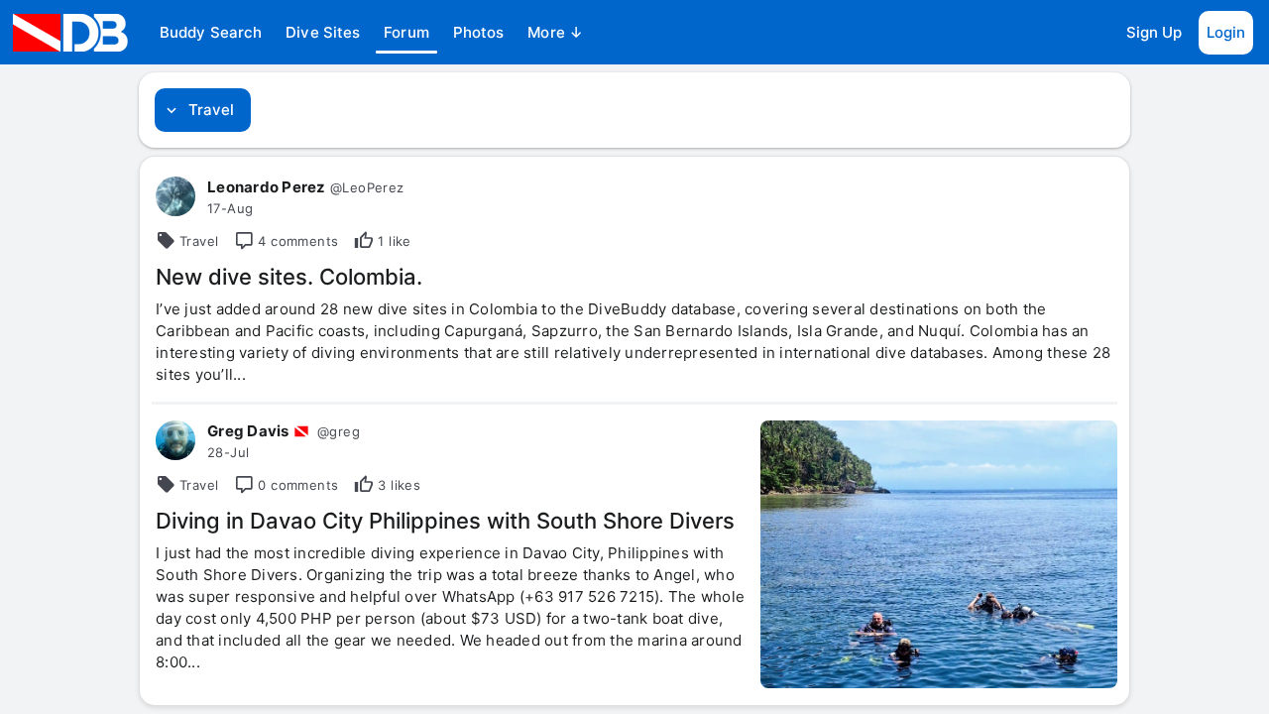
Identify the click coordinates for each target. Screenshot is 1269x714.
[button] (211, 33)
